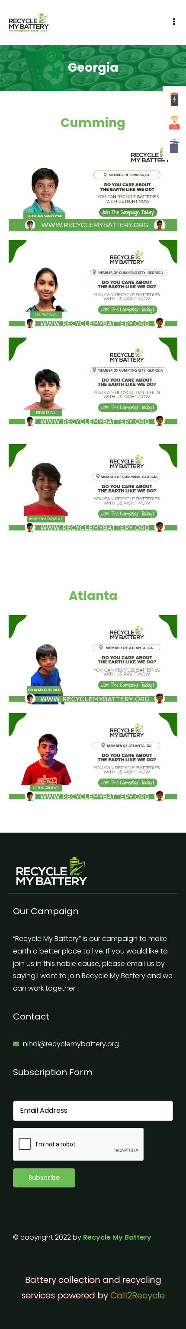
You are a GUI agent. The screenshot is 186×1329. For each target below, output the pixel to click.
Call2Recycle (137, 1295)
